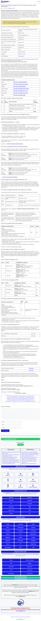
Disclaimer (28, 616)
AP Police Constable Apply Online (21, 84)
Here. (24, 23)
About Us (12, 616)
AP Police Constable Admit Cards (20, 90)
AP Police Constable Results (19, 95)
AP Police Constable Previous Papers (21, 88)
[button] (38, 1)
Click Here (31, 368)
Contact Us (17, 616)
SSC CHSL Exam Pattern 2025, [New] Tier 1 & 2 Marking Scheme (20, 397)
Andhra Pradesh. (22, 51)
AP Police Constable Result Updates (10, 177)
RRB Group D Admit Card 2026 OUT (29, 463)
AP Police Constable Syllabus (20, 86)
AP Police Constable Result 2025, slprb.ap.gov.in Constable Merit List (20, 396)
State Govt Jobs (22, 53)
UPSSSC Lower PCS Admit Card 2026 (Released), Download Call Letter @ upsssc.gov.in (29, 461)
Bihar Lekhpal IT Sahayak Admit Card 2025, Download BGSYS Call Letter (20, 401)
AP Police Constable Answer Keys (21, 93)
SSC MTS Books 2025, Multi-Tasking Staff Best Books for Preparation (20, 398)
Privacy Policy (22, 616)
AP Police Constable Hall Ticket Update (15, 143)
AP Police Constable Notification (20, 82)
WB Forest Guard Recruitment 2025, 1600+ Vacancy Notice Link (20, 399)
